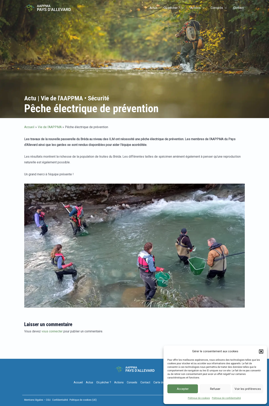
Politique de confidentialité (226, 398)
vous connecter (52, 331)
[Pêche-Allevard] (47, 8)
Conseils (217, 8)
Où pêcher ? (172, 8)
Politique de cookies (199, 398)
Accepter (183, 389)
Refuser (215, 389)
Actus (153, 8)
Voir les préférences (248, 389)
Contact (238, 8)
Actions (195, 8)
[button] (261, 351)
